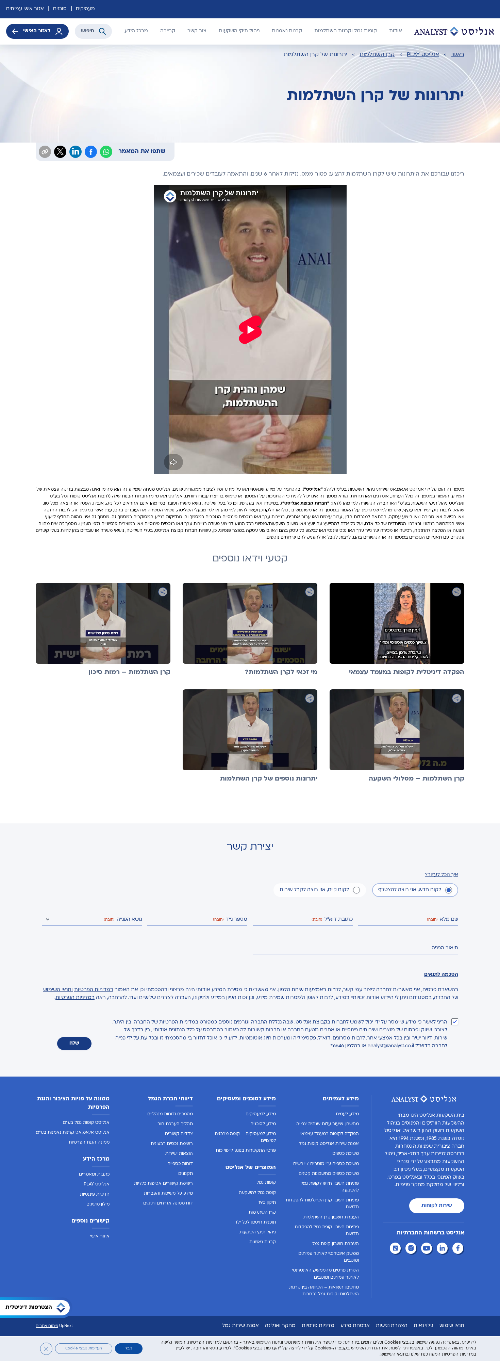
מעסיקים (85, 9)
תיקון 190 (267, 1203)
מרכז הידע (136, 31)
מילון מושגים (98, 1204)
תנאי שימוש (451, 1326)
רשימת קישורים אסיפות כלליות (163, 1184)
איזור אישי (100, 1236)
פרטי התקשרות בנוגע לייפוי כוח (246, 1151)
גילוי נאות (423, 1326)
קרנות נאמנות (287, 31)
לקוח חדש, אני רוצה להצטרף (409, 890)
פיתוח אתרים (47, 1326)
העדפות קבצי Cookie (83, 1348)
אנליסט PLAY (423, 55)
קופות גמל (266, 1183)
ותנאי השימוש (58, 990)
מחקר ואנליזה (280, 1326)
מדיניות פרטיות (318, 1326)
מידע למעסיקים (261, 1114)
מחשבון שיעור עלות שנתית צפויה (327, 1124)
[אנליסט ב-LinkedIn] (443, 1249)
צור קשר (196, 31)
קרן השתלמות (377, 55)
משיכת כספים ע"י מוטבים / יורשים (326, 1164)
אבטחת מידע (355, 1326)
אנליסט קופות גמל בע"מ (86, 1123)
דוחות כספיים (180, 1164)
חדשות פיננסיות (95, 1194)
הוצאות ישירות (179, 1154)
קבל (128, 1348)
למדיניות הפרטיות (205, 1343)
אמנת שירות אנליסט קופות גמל (329, 1144)
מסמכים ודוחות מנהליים (170, 1114)
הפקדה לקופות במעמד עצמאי (329, 1134)
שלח (74, 1043)
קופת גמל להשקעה (257, 1193)
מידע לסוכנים (263, 1124)
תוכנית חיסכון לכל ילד (255, 1222)
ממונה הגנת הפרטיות (89, 1143)
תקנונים (185, 1174)
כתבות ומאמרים (94, 1175)
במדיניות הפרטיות (93, 990)
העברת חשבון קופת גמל (335, 1244)
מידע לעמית (347, 1114)
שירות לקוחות (436, 1205)
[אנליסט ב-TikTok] (396, 1249)
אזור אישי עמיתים (25, 9)
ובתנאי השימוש (395, 1354)
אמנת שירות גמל (240, 1326)
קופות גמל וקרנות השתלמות (345, 31)
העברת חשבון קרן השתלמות (331, 1217)
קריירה (167, 31)
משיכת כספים (345, 1154)
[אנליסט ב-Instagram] (411, 1249)
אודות (395, 31)
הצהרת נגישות (391, 1326)
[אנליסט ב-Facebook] (458, 1249)
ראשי (457, 55)
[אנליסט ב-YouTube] (427, 1249)
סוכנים (60, 9)
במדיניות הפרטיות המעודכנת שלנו (443, 1354)
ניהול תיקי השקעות (239, 31)
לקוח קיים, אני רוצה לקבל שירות (314, 890)
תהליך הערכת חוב (175, 1124)
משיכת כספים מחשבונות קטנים (329, 1174)
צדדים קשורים (179, 1134)
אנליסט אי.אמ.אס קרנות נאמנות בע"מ (73, 1133)
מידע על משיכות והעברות (168, 1194)
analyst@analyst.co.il (391, 1046)
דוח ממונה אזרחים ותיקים (168, 1203)
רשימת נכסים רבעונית (172, 1144)
